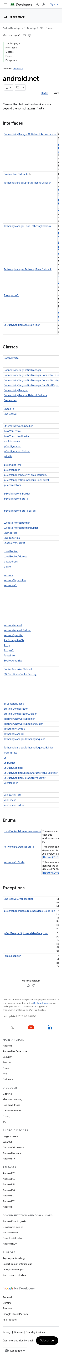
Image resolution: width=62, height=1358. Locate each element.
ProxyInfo (9, 650)
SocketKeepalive (13, 660)
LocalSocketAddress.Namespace (22, 831)
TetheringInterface (14, 729)
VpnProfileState (12, 795)
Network (8, 575)
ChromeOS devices (13, 1147)
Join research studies (14, 1275)
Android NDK (10, 1243)
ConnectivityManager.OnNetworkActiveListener (30, 134)
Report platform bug (14, 1258)
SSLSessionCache (14, 703)
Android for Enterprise (15, 1051)
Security (7, 1056)
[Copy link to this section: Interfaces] (26, 123)
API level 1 (18, 68)
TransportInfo (11, 295)
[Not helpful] (29, 35)
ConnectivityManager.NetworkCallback (25, 395)
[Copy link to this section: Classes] (21, 347)
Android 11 (8, 1206)
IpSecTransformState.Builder (20, 510)
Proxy (7, 645)
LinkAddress (10, 532)
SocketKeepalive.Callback (18, 669)
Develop (31, 28)
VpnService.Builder (14, 805)
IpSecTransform (13, 485)
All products (10, 1319)
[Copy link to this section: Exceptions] (28, 888)
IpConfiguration (12, 446)
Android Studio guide (14, 1221)
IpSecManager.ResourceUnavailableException (29, 910)
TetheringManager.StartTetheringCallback (27, 182)
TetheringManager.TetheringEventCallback (27, 269)
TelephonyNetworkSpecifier (19, 718)
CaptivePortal (11, 358)
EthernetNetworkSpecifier (18, 426)
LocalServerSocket (14, 543)
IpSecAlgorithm (12, 464)
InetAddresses (12, 441)
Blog (5, 1073)
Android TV (9, 1158)
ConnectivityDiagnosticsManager (22, 370)
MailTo (7, 566)
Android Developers (13, 28)
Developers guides (13, 1226)
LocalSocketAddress (15, 556)
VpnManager (11, 783)
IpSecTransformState (16, 498)
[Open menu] (5, 4)
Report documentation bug (17, 1263)
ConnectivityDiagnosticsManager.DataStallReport (32, 385)
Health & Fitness (11, 1104)
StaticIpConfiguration (16, 708)
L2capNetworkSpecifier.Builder (21, 527)
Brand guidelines (35, 1332)
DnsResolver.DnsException (19, 898)
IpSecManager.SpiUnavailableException (26, 933)
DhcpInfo (9, 408)
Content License (41, 1003)
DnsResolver (10, 414)
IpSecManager (12, 469)
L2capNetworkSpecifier (17, 522)
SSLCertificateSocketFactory (20, 674)
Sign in (54, 4)
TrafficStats (10, 752)
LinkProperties (12, 537)
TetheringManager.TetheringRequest (24, 739)
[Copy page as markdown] (18, 87)
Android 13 (8, 1195)
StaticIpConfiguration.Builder (20, 713)
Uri (5, 757)
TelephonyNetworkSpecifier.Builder (23, 723)
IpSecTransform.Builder (17, 493)
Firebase (7, 1308)
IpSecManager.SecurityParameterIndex (25, 475)
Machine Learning (12, 1099)
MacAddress (11, 561)
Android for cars (12, 1153)
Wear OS (8, 1141)
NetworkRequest (13, 625)
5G (4, 1121)
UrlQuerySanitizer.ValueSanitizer (22, 324)
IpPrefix (8, 456)
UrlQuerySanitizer (13, 767)
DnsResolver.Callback (15, 174)
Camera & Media (12, 1110)
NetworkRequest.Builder (17, 630)
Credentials (10, 400)
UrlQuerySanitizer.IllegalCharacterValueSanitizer (31, 772)
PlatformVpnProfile (14, 640)
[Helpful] (24, 35)
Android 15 (9, 1184)
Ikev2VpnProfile (12, 431)
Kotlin (44, 93)
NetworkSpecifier (13, 635)
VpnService (10, 800)
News (6, 1068)
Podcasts (8, 1079)
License (18, 1332)
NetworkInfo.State (14, 862)
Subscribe (47, 1340)
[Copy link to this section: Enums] (19, 821)
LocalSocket (11, 551)
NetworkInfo (10, 585)
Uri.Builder (9, 762)
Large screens (10, 1136)
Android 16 (9, 1178)
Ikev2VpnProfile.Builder (16, 436)
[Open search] (37, 4)
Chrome (7, 1302)
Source (7, 1062)
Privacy (7, 1116)
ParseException (12, 955)
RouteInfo (9, 655)
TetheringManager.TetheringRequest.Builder (28, 747)
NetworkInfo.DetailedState (19, 846)
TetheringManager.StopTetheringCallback (27, 226)
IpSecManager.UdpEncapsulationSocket (26, 480)
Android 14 (9, 1190)
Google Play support (14, 1269)
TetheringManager (14, 734)
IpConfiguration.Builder (17, 451)
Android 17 (9, 1173)
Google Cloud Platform (15, 1314)
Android (7, 1045)
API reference (14, 17)
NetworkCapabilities (15, 580)
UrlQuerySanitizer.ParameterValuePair (24, 777)
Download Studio (12, 1238)
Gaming (7, 1093)
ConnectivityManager (16, 390)
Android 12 (9, 1201)
